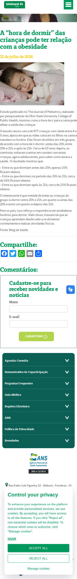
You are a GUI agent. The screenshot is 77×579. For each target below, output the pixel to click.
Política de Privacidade (19, 429)
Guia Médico (13, 395)
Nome (13, 302)
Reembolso (12, 440)
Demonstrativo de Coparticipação (26, 372)
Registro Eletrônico (17, 406)
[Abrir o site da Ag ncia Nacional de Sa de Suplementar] (38, 463)
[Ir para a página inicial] (33, 5)
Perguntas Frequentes (19, 383)
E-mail (14, 317)
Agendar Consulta (16, 360)
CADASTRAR (34, 336)
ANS (8, 418)
